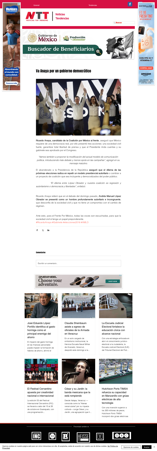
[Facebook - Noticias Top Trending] (130, 4)
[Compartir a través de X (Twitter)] (43, 230)
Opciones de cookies (131, 447)
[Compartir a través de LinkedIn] (48, 230)
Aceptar (147, 447)
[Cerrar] (154, 447)
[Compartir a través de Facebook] (37, 230)
